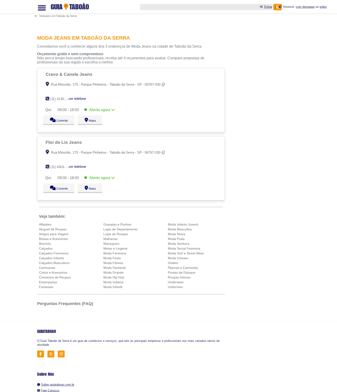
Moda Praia (176, 239)
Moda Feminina (114, 253)
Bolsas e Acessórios (53, 239)
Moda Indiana (113, 282)
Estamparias (48, 282)
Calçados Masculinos (54, 263)
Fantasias (46, 287)
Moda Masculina (180, 229)
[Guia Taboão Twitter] (52, 354)
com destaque (305, 6)
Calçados (45, 248)
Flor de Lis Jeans (64, 142)
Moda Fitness (113, 263)
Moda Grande (113, 272)
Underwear (176, 282)
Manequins (111, 243)
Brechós (45, 243)
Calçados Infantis (51, 258)
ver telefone (77, 99)
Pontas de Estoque (181, 272)
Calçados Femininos (54, 253)
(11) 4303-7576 (61, 167)
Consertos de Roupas (55, 277)
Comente (59, 120)
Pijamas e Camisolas (183, 268)
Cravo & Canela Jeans (70, 74)
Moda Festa (112, 258)
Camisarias (47, 268)
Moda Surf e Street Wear (186, 253)
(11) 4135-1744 (61, 99)
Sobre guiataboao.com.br (57, 384)
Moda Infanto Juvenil (183, 224)
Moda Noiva (176, 234)
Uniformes (175, 287)
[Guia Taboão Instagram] (62, 354)
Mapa (91, 120)
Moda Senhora (178, 243)
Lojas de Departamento (120, 229)
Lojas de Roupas (115, 234)
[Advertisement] (133, 14)
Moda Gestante (114, 268)
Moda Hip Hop (113, 277)
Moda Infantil (112, 287)
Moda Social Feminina (184, 248)
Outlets (173, 263)
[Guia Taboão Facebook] (42, 354)
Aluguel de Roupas (52, 229)
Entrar (268, 6)
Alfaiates (45, 224)
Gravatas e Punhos (117, 224)
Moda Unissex (178, 258)
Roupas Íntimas (179, 277)
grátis (323, 6)
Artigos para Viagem (54, 234)
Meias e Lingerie (115, 248)
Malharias (110, 239)
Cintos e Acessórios (53, 272)
